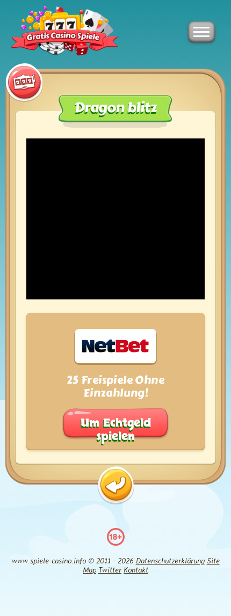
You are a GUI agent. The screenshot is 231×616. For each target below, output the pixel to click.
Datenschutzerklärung (170, 560)
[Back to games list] (115, 485)
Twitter (109, 569)
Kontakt (136, 569)
